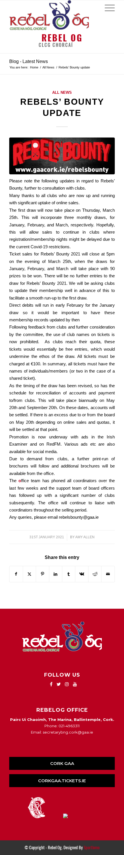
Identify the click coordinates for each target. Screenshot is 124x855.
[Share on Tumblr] (68, 574)
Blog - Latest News (28, 61)
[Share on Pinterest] (42, 574)
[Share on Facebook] (16, 574)
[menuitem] (107, 7)
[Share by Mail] (108, 574)
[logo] (51, 15)
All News (62, 92)
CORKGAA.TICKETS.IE (62, 780)
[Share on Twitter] (29, 574)
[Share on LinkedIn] (55, 574)
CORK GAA (62, 763)
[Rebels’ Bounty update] (62, 156)
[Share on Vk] (81, 574)
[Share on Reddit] (95, 574)
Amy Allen (85, 537)
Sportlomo (91, 847)
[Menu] (107, 7)
